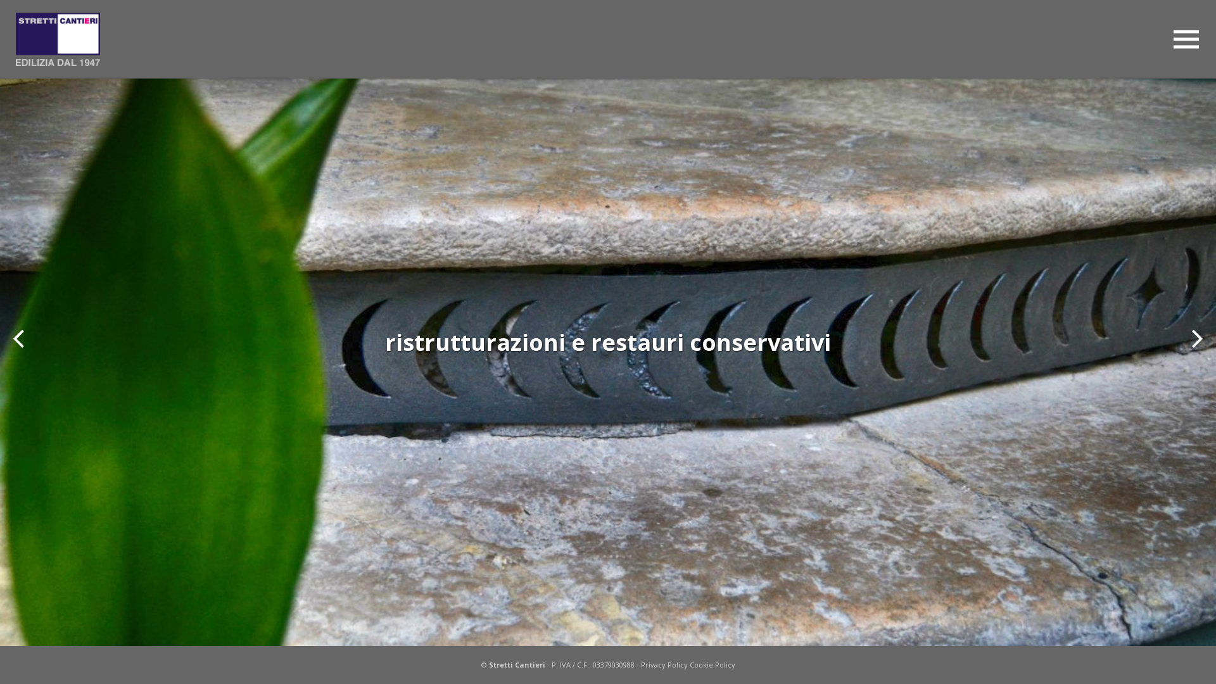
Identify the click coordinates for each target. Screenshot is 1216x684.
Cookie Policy (712, 664)
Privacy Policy (664, 664)
